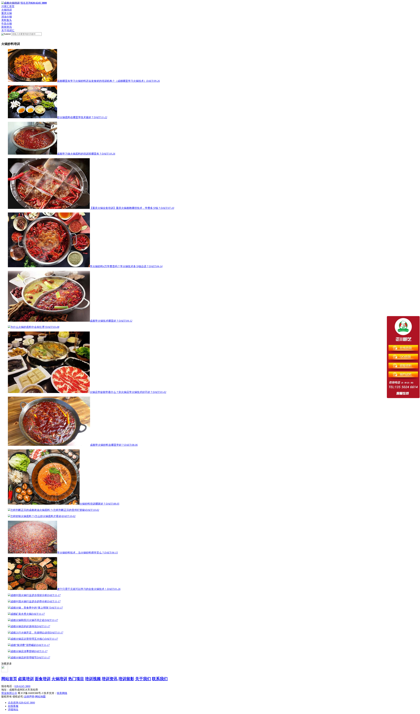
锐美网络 (62, 693)
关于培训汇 (7, 30)
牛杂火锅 (6, 23)
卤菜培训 (26, 679)
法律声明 (29, 696)
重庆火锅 (6, 13)
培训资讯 (109, 679)
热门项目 (76, 679)
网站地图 (40, 696)
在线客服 (13, 706)
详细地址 (13, 709)
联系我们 (160, 679)
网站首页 (9, 679)
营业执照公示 (9, 693)
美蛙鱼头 (6, 20)
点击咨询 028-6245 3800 (21, 702)
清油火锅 (6, 16)
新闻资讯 (6, 27)
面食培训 (43, 679)
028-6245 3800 (22, 686)
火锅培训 (6, 9)
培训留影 (126, 679)
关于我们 (143, 679)
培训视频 (93, 679)
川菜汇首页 (7, 6)
